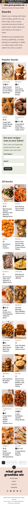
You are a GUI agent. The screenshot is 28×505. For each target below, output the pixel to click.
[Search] (1, 5)
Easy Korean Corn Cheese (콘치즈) (19, 276)
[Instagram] (7, 491)
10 (20, 462)
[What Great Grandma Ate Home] (14, 5)
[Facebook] (14, 491)
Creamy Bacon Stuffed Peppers (20, 453)
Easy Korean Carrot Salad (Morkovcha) (19, 208)
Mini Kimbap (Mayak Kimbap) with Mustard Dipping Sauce (8, 212)
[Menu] (26, 5)
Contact (14, 484)
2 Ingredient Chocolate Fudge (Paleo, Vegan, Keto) (20, 127)
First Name (8, 154)
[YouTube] (10, 491)
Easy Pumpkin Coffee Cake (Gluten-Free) (20, 347)
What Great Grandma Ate (8, 8)
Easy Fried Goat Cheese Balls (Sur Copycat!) (7, 348)
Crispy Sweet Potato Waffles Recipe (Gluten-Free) (8, 419)
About (14, 481)
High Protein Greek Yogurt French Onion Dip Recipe (7, 90)
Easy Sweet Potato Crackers (6, 246)
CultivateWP (17, 503)
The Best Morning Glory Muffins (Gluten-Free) (20, 310)
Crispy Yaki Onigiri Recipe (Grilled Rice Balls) (8, 125)
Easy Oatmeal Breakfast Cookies (7, 380)
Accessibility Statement (17, 501)
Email (6, 161)
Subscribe (8, 168)
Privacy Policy (7, 501)
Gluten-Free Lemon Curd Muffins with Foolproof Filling (19, 382)
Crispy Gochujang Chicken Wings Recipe (20, 417)
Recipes (17, 8)
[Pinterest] (17, 491)
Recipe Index (14, 478)
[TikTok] (20, 491)
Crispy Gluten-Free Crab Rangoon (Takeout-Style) (8, 314)
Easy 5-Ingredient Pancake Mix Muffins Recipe (19, 90)
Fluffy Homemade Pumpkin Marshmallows (8, 454)
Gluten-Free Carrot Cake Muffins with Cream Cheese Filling (20, 245)
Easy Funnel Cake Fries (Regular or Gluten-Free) (7, 279)
